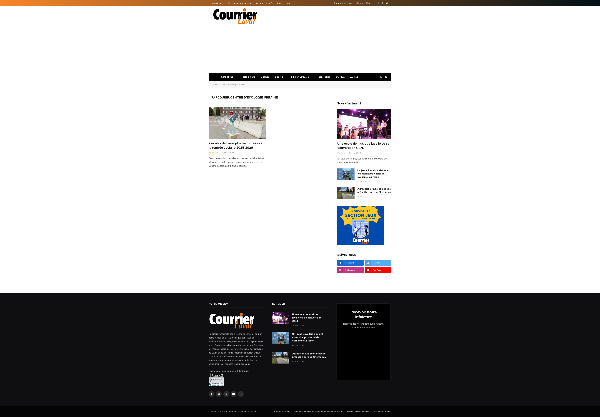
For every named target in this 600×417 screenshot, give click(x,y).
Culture (265, 77)
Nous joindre (218, 3)
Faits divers (248, 77)
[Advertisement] (300, 49)
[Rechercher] (386, 77)
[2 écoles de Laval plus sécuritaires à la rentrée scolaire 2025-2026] (237, 123)
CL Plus (340, 77)
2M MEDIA (251, 411)
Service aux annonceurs (240, 3)
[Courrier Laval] (235, 16)
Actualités (227, 77)
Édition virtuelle (300, 77)
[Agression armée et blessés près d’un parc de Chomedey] (346, 193)
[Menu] (214, 77)
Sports (279, 77)
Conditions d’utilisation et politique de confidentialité (318, 411)
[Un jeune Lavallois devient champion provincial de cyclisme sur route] (346, 174)
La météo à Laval (344, 3)
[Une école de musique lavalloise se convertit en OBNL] (364, 124)
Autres (354, 77)
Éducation (213, 153)
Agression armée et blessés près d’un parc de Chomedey (374, 190)
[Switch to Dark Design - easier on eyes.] (381, 77)
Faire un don (283, 3)
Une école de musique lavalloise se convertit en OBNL (363, 146)
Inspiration (324, 77)
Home (215, 84)
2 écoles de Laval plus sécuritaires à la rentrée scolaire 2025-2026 (235, 145)
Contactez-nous (281, 411)
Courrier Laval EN (264, 3)
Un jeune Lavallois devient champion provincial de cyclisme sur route (372, 174)
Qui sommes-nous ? (382, 411)
